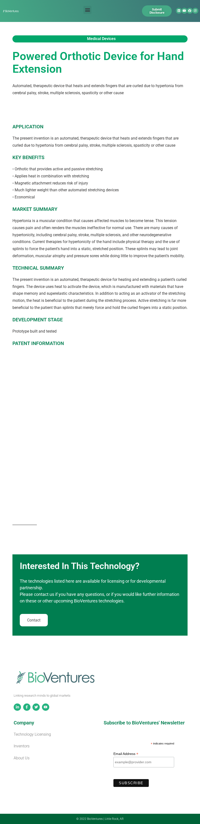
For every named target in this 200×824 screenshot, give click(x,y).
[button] (87, 10)
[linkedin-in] (18, 707)
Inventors (22, 746)
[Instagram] (195, 11)
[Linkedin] (179, 11)
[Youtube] (184, 11)
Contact (33, 620)
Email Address (125, 754)
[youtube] (46, 707)
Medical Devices (101, 38)
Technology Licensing (32, 734)
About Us (22, 758)
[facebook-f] (27, 707)
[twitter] (36, 707)
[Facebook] (190, 11)
